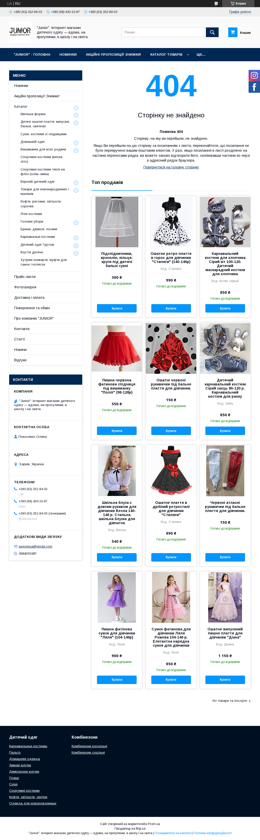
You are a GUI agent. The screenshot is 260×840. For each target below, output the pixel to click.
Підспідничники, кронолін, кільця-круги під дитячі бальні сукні (117, 260)
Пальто (15, 752)
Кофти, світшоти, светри (28, 797)
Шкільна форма (33, 114)
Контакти (21, 329)
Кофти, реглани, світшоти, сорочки (41, 203)
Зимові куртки (20, 765)
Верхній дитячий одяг (38, 181)
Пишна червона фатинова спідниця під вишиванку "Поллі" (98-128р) (116, 386)
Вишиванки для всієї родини (43, 149)
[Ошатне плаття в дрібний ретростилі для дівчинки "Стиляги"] (171, 470)
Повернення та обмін (32, 308)
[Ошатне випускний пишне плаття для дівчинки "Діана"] (225, 597)
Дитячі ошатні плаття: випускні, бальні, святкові (45, 124)
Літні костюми (31, 214)
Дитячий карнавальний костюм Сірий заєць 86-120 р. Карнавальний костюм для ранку (225, 388)
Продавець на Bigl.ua (130, 828)
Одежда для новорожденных (32, 803)
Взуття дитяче (32, 252)
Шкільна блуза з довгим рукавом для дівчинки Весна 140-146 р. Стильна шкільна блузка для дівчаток (117, 513)
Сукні (13, 784)
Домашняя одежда (24, 759)
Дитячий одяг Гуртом (37, 244)
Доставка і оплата (29, 297)
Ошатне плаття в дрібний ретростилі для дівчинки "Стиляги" (171, 509)
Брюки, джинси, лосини (39, 229)
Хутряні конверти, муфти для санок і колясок (44, 262)
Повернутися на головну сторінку (171, 167)
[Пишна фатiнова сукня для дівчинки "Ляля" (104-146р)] (117, 597)
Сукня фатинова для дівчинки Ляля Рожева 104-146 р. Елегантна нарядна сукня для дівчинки (171, 637)
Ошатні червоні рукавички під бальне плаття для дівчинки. (171, 384)
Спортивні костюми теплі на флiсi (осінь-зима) (43, 171)
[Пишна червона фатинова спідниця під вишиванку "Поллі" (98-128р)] (117, 348)
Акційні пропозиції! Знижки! (36, 96)
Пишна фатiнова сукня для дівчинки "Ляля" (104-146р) (117, 633)
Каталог (20, 106)
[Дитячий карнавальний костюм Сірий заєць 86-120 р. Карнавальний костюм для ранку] (225, 348)
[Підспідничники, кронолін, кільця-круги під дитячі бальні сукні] (117, 221)
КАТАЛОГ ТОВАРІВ (166, 54)
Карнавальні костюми (38, 237)
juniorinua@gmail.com (35, 546)
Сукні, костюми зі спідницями (44, 134)
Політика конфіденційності (212, 833)
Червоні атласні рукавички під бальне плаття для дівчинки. (225, 507)
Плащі (14, 778)
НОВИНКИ (68, 54)
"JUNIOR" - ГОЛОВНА (32, 54)
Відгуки (20, 360)
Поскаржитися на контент (173, 833)
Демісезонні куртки (24, 771)
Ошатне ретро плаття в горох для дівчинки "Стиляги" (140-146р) (171, 258)
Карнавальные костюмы (28, 746)
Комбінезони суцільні (88, 752)
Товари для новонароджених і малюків (45, 191)
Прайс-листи (25, 277)
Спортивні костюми (24, 790)
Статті (19, 339)
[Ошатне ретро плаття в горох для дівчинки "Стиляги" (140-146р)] (171, 221)
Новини (20, 350)
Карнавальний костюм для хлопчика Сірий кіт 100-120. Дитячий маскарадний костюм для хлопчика (225, 264)
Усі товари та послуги (229, 701)
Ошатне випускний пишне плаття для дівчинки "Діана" (225, 633)
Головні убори (32, 221)
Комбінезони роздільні (89, 746)
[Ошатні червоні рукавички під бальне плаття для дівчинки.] (171, 348)
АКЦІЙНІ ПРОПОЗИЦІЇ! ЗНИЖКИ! (113, 54)
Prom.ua (154, 824)
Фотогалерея (25, 287)
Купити (117, 308)
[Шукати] (212, 32)
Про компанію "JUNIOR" (34, 318)
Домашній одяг (33, 142)
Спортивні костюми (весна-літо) (42, 159)
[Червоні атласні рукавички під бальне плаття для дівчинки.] (225, 470)
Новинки (21, 86)
